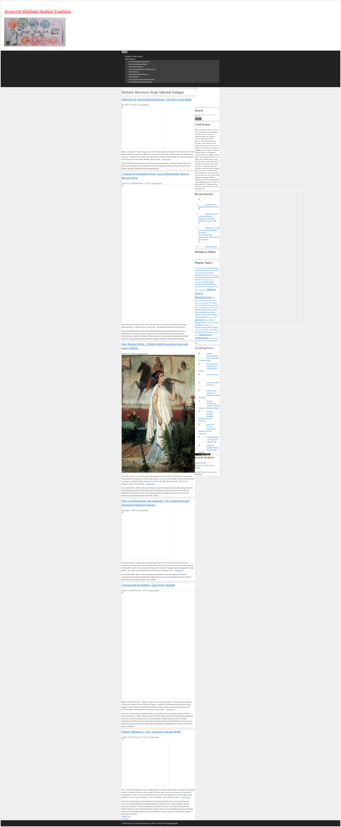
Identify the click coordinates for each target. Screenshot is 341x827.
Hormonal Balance (134, 77)
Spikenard (211, 338)
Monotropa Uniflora (152, 811)
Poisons (164, 811)
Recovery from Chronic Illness (206, 327)
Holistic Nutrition (140, 336)
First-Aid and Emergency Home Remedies (140, 82)
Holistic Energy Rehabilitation (152, 490)
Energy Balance (177, 804)
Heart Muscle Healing (211, 286)
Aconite (138, 716)
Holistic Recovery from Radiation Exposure (169, 809)
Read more (166, 159)
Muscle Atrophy (128, 168)
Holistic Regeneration (214, 307)
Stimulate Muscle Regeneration (147, 168)
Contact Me (199, 465)
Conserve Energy (215, 275)
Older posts (126, 816)
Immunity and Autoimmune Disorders (171, 574)
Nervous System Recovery (136, 66)
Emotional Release (134, 71)
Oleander (149, 495)
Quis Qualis (151, 579)
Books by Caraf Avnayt (134, 56)
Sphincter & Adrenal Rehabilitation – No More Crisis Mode (157, 99)
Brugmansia (145, 577)
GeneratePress (171, 823)
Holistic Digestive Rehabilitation (159, 333)
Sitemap (198, 468)
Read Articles (130, 59)
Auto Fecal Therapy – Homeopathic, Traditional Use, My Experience (207, 428)
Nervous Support (209, 325)
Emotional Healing (205, 277)
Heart (215, 284)
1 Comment (130, 726)
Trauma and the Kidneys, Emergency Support (148, 585)
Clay (168, 804)
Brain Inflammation (215, 270)
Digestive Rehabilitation (131, 331)
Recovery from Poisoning (179, 801)
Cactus (196, 273)
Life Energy (174, 493)
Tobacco (188, 811)
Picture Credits (209, 465)
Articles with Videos (211, 268)
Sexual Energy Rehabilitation (164, 723)
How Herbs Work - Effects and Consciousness (139, 488)
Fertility (202, 282)
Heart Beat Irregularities (200, 286)
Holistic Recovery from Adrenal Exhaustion (165, 336)
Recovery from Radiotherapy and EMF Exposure (142, 69)
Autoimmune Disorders (131, 577)
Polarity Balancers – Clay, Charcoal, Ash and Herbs (151, 731)
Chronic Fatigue (139, 333)
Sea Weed (148, 723)
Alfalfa (144, 716)
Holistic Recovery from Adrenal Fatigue (157, 166)
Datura (197, 277)
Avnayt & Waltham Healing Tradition (37, 11)
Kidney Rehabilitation (171, 721)
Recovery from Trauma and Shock (138, 64)
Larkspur (166, 493)
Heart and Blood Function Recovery (139, 74)
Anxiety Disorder (200, 268)
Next (127, 819)
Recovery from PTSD (199, 329)
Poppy (155, 495)
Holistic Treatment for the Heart (206, 315)
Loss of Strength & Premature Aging (139, 61)
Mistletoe (207, 320)
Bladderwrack (179, 716)
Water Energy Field (129, 814)
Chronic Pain (208, 275)
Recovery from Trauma (135, 723)
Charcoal (162, 804)
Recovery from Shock (176, 811)
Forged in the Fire (213, 374)
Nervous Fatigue (209, 322)
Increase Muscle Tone (182, 166)
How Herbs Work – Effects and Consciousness (141, 79)
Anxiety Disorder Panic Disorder (160, 716)
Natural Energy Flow (137, 495)
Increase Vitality (213, 317)
